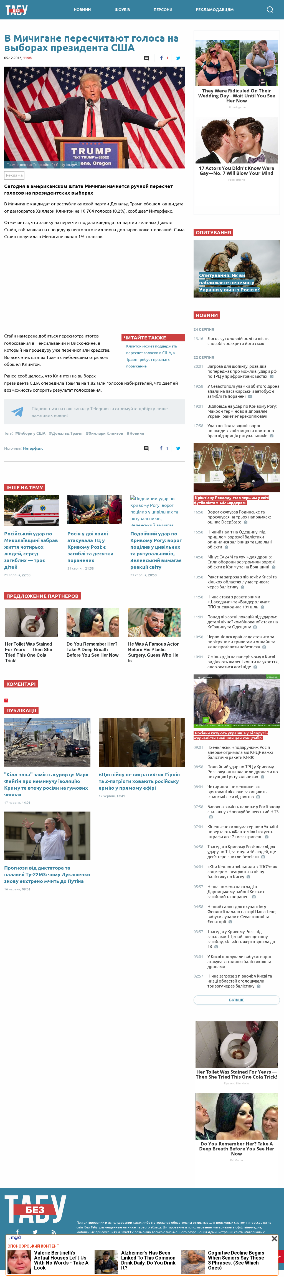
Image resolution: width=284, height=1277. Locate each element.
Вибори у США (31, 433)
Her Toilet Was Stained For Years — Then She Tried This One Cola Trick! (236, 1074)
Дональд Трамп (67, 433)
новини (82, 9)
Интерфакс (33, 448)
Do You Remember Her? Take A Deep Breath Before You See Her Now (92, 650)
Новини (137, 433)
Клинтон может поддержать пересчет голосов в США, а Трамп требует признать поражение (151, 356)
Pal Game (236, 1160)
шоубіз (122, 9)
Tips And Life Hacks (236, 1083)
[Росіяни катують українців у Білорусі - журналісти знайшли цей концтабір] (237, 702)
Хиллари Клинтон (106, 433)
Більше (236, 1000)
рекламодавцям (215, 9)
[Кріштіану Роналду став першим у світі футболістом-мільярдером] (237, 469)
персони (163, 9)
